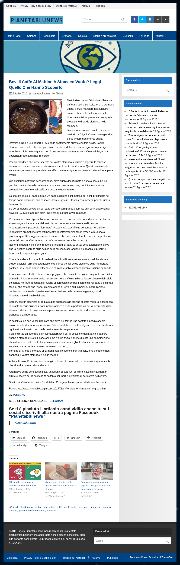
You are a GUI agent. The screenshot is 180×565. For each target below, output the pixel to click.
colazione (83, 507)
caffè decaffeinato (66, 507)
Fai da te (144, 35)
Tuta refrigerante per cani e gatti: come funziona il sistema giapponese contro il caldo (146, 139)
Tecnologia (49, 35)
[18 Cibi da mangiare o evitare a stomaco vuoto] (25, 471)
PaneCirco (19, 394)
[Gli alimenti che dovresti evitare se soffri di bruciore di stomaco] (61, 471)
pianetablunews (41, 93)
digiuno (107, 507)
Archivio (86, 6)
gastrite (13, 510)
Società (82, 35)
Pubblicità (100, 6)
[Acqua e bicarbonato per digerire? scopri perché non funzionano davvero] (97, 471)
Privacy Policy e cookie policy (35, 6)
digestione (95, 507)
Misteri (159, 35)
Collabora (11, 6)
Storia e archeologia (104, 35)
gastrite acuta (26, 510)
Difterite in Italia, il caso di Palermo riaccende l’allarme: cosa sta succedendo (146, 115)
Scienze (31, 35)
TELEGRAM (55, 400)
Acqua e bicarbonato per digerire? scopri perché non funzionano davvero (96, 485)
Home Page (14, 35)
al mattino (36, 507)
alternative (49, 507)
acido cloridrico (21, 507)
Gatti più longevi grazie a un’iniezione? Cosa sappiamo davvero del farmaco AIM (146, 151)
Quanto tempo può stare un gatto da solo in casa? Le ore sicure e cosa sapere (147, 183)
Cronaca (67, 35)
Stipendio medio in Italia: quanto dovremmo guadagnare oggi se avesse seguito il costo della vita (147, 127)
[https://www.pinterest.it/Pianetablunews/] (158, 19)
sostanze (40, 510)
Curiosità (128, 35)
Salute (59, 93)
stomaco (51, 510)
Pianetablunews (27, 416)
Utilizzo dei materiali (66, 6)
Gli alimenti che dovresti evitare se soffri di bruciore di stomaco (61, 485)
